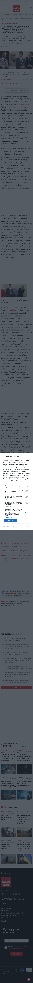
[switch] (26, 491)
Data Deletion (6, 527)
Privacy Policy (26, 527)
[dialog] (16, 491)
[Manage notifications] (28, 979)
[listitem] (16, 486)
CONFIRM (10, 520)
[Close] (29, 456)
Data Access (16, 527)
